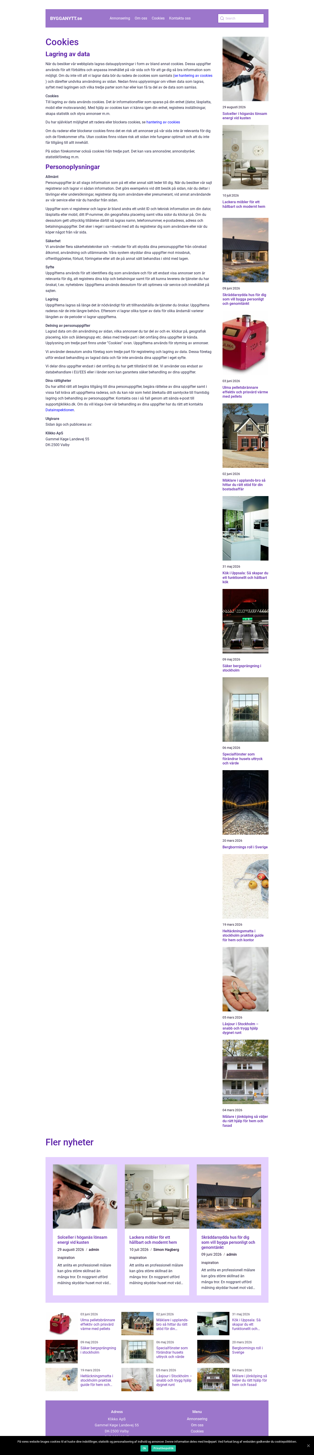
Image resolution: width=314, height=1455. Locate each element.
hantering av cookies (163, 122)
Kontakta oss (180, 18)
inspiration (66, 1257)
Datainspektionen (60, 410)
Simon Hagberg (166, 1249)
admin (94, 1249)
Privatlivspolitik (164, 1448)
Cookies (158, 18)
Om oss (141, 18)
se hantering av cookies (193, 75)
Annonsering (120, 18)
